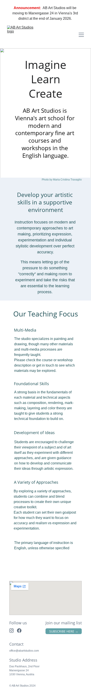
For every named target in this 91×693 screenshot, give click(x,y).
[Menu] (81, 35)
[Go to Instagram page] (11, 630)
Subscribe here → (63, 631)
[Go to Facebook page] (19, 630)
